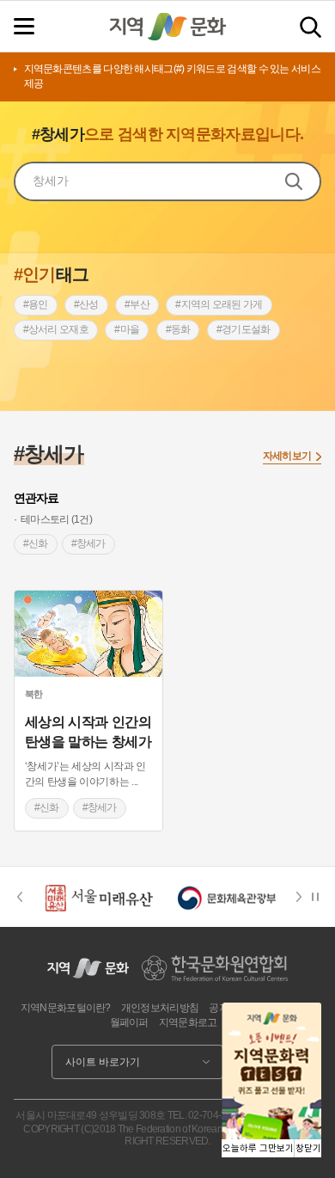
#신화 (35, 543)
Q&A (297, 1008)
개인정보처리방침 (159, 1008)
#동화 (178, 329)
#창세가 (88, 543)
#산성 (86, 304)
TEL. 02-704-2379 (205, 1115)
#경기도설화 (243, 329)
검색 (310, 27)
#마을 (126, 329)
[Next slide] (304, 897)
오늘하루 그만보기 (258, 1148)
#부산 (137, 304)
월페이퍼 (129, 1022)
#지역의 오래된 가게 (218, 304)
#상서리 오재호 (55, 329)
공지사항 (228, 1008)
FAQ (268, 1008)
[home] (167, 26)
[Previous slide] (19, 897)
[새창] (88, 634)
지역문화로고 (188, 1022)
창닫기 (308, 1148)
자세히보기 (287, 456)
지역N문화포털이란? (66, 1008)
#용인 (35, 304)
